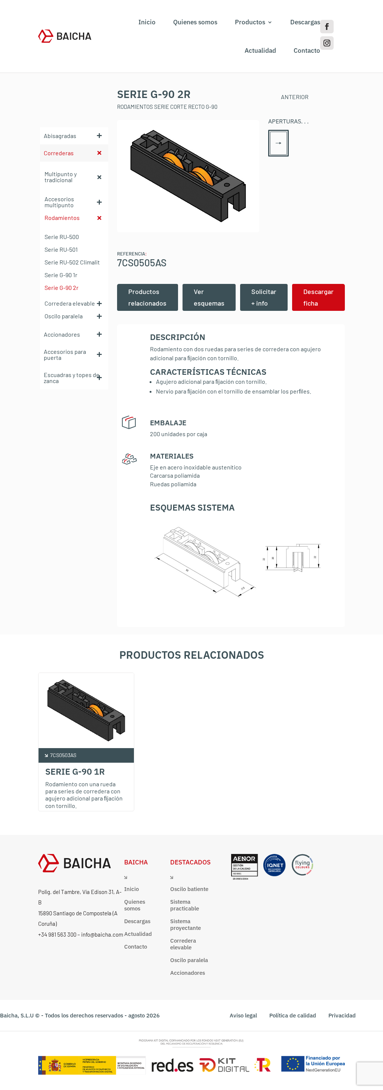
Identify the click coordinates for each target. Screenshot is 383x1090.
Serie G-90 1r (61, 274)
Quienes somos (195, 22)
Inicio (147, 22)
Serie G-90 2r (62, 287)
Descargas (305, 22)
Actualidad (260, 50)
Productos (250, 22)
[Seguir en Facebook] (327, 26)
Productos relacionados (147, 297)
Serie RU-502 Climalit (72, 262)
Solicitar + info (263, 297)
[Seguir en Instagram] (327, 43)
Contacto (307, 50)
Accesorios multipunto (59, 201)
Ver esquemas (209, 297)
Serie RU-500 (62, 236)
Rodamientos (62, 217)
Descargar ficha (318, 297)
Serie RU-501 (61, 249)
